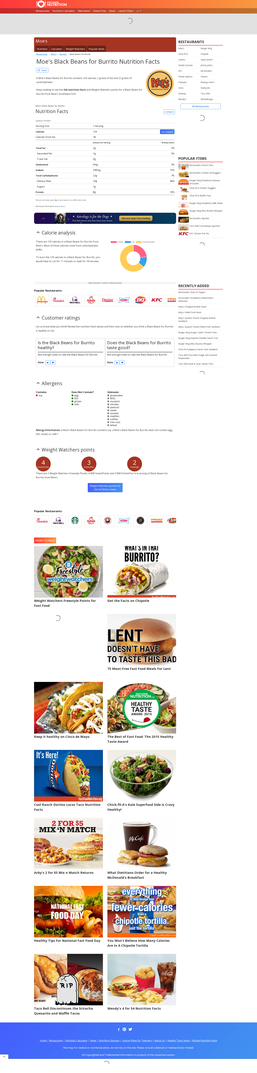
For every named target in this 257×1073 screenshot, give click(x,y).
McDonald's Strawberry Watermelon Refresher (195, 299)
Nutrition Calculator (64, 10)
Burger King (206, 48)
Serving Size (42, 126)
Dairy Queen (207, 59)
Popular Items (96, 49)
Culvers (181, 59)
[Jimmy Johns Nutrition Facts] (140, 521)
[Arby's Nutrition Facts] (91, 300)
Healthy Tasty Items (178, 1040)
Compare (169, 111)
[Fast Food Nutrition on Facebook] (118, 1029)
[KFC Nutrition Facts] (157, 300)
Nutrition (42, 49)
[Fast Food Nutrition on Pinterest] (124, 1029)
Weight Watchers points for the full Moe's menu (105, 487)
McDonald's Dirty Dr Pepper (191, 292)
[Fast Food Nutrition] (51, 4)
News (112, 10)
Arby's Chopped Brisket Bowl (192, 306)
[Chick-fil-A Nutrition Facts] (59, 300)
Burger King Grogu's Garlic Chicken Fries (197, 332)
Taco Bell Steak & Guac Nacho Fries (195, 363)
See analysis (167, 131)
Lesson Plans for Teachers (137, 1040)
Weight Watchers (75, 49)
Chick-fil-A (183, 54)
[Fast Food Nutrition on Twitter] (130, 1029)
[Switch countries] (138, 11)
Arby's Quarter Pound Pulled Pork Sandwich (199, 326)
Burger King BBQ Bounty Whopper (195, 343)
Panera (204, 76)
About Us (159, 1040)
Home (43, 1040)
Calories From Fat (45, 137)
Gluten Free (99, 10)
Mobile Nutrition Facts (204, 1040)
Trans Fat (42, 159)
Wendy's (182, 99)
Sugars (41, 186)
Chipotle (205, 54)
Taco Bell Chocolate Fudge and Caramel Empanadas (197, 357)
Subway (182, 93)
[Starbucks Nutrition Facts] (75, 521)
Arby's (181, 48)
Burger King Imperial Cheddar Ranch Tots (198, 338)
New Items (84, 10)
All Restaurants (200, 106)
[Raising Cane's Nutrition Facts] (173, 521)
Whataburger (207, 99)
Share (43, 70)
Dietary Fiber (44, 181)
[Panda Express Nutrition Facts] (108, 521)
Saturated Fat (44, 153)
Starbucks (205, 87)
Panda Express (185, 76)
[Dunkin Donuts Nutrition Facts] (108, 300)
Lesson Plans (125, 10)
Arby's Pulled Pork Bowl (189, 312)
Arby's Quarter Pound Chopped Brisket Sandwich (197, 320)
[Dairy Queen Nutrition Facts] (140, 300)
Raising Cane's (207, 82)
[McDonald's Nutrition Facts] (42, 300)
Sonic (181, 87)
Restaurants (42, 10)
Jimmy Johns (207, 65)
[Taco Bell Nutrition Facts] (75, 300)
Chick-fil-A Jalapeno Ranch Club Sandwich (198, 349)
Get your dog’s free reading (136, 218)
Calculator (56, 49)
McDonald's (206, 70)
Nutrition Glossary (109, 1040)
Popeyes (182, 82)
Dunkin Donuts (185, 65)
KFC (180, 70)
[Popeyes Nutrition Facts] (173, 300)
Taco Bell (205, 93)
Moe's (63, 206)
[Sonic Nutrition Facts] (124, 300)
